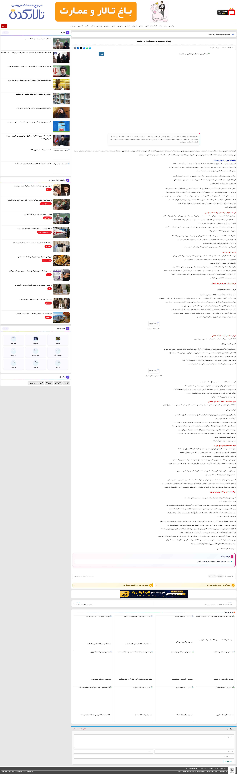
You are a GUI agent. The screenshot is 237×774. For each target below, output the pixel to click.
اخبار (165, 26)
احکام (160, 26)
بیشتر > (5, 33)
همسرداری (134, 26)
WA (87, 48)
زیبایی (113, 26)
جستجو (4, 26)
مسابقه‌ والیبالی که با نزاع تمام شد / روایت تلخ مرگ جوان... (34, 228)
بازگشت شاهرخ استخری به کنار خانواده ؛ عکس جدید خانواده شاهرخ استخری (29, 200)
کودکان (141, 26)
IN (78, 48)
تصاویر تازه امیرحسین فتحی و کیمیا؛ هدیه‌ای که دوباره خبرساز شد (33, 186)
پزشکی (93, 26)
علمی (233, 34)
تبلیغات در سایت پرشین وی (206, 768)
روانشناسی (99, 26)
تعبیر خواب (73, 26)
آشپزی (146, 26)
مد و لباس (107, 26)
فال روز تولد (49, 383)
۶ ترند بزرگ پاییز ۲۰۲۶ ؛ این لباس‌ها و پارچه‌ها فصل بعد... (35, 299)
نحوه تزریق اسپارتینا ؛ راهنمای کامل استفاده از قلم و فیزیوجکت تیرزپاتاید (30, 271)
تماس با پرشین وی (221, 768)
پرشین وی (171, 26)
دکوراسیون (119, 26)
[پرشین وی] (226, 11)
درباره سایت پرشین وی (191, 768)
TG (90, 48)
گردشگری (80, 26)
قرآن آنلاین (58, 383)
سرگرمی (87, 26)
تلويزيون (220, 576)
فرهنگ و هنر (154, 26)
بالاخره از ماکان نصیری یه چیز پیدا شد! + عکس (38, 214)
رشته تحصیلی (212, 576)
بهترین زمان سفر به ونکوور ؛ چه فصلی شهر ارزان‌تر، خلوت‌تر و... (33, 313)
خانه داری (127, 26)
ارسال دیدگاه (229, 761)
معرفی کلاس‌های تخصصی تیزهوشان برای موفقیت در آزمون (213, 562)
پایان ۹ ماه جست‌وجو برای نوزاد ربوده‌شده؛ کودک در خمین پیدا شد (32, 242)
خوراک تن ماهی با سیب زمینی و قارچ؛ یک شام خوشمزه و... (34, 257)
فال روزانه (66, 383)
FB (84, 48)
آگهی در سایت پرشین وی (36, 383)
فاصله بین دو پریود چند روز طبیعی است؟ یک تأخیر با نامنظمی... (33, 285)
